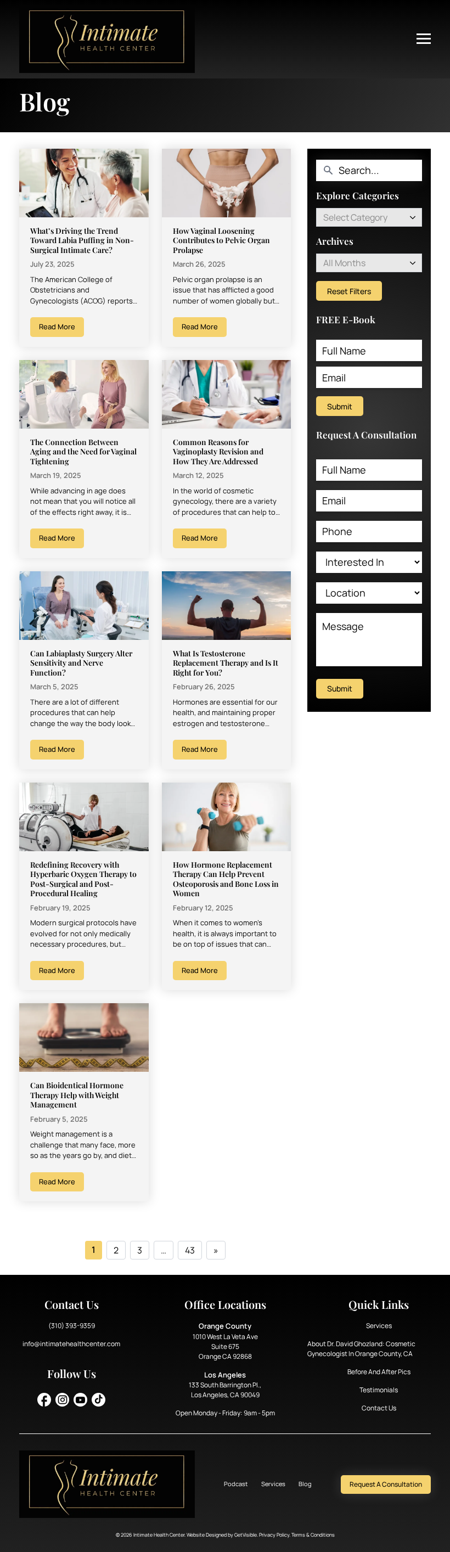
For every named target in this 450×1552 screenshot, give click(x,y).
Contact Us (379, 1408)
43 (190, 1250)
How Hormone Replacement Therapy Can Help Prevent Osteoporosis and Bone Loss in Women (226, 879)
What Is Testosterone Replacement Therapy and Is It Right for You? (225, 663)
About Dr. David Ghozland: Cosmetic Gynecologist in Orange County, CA (361, 1348)
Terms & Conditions (313, 1534)
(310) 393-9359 (71, 1325)
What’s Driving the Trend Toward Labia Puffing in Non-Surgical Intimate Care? (82, 240)
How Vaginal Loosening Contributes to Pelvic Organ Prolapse (221, 240)
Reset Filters (349, 291)
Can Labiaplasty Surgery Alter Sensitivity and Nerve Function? (81, 663)
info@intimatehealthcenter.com (71, 1343)
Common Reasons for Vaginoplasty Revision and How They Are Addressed (218, 451)
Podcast (236, 1484)
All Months (344, 263)
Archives (334, 241)
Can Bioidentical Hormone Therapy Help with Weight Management (76, 1095)
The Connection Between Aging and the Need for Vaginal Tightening (83, 451)
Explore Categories (357, 195)
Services (379, 1325)
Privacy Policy (274, 1534)
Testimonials (378, 1389)
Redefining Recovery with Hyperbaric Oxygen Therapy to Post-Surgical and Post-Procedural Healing (83, 879)
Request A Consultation (386, 1484)
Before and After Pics (378, 1371)
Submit (339, 406)
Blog (305, 1484)
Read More (57, 326)
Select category (355, 217)
